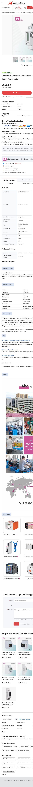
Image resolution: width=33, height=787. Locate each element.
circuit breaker (21, 722)
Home (3, 12)
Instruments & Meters (11, 12)
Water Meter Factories (24, 759)
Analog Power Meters (8, 751)
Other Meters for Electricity (10, 746)
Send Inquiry (17, 93)
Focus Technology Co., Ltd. (21, 780)
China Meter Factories (9, 759)
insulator (19, 725)
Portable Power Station (8, 725)
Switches (19, 729)
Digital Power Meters (23, 751)
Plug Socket (5, 729)
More (3, 774)
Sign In (4, 172)
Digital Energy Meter (8, 767)
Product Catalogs (25, 719)
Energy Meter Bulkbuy (8, 771)
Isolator (4, 722)
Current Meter (24, 746)
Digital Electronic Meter (9, 763)
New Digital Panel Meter (23, 767)
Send (16, 624)
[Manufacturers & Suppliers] (16, 3)
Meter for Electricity (22, 12)
